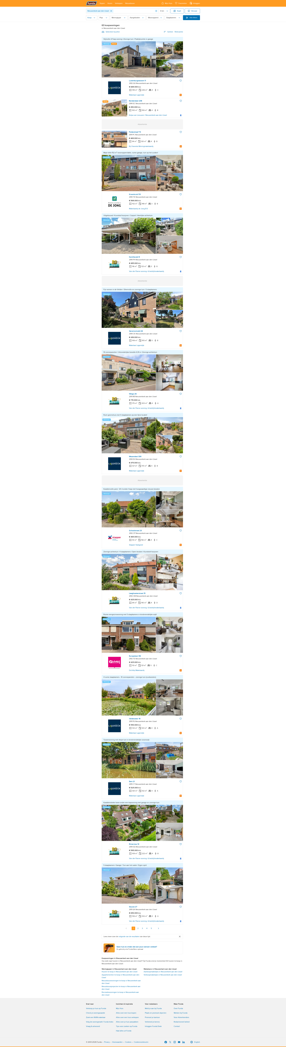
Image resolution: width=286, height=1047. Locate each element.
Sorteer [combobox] (175, 32)
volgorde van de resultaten (129, 936)
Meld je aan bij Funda (153, 1008)
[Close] (111, 11)
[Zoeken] (156, 11)
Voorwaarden (117, 1042)
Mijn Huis (119, 1008)
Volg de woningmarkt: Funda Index (99, 1022)
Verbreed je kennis (152, 1022)
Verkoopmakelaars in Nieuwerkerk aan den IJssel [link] (163, 975)
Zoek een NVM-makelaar (95, 1017)
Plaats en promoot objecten (155, 1013)
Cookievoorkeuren (141, 1042)
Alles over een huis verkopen (127, 1017)
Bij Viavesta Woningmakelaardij (141, 146)
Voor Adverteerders (181, 1017)
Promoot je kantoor (152, 1017)
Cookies (128, 1042)
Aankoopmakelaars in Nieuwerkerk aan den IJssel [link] (163, 972)
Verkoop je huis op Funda (96, 1008)
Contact (177, 1026)
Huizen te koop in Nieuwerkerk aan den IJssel (119, 972)
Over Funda (178, 1008)
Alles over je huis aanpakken (127, 1022)
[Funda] (91, 3)
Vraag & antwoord (93, 1026)
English (197, 1042)
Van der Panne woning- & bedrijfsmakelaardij (146, 271)
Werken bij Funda (180, 1013)
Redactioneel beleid (181, 1022)
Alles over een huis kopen (126, 1013)
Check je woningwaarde (95, 1013)
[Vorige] (126, 928)
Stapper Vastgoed (136, 545)
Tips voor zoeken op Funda (126, 1026)
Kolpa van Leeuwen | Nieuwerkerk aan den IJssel (148, 115)
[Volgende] (158, 928)
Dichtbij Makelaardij (136, 670)
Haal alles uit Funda (123, 1031)
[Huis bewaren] (180, 80)
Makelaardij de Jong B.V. (138, 209)
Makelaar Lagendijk (136, 95)
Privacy (107, 1042)
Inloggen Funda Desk (153, 1026)
